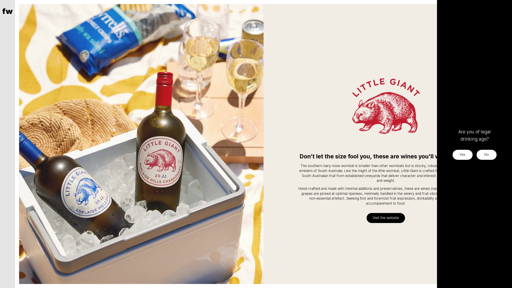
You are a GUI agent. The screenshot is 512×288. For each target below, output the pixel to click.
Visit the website (386, 218)
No (486, 154)
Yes (462, 154)
